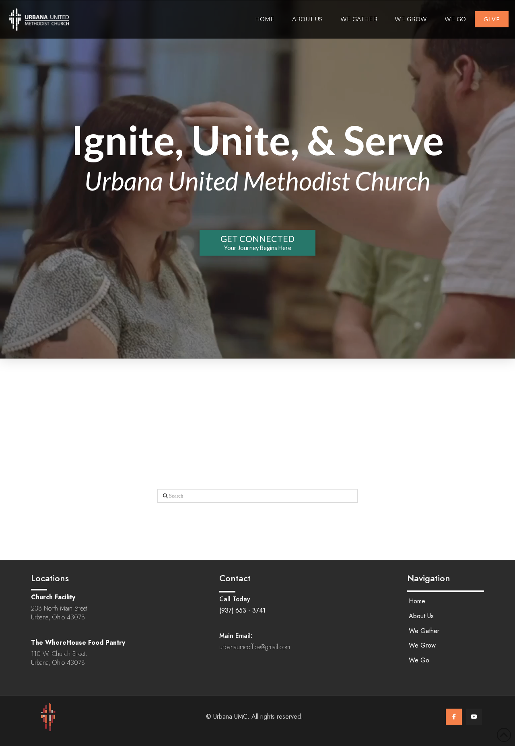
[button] (257, 243)
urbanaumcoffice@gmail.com (254, 647)
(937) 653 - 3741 (242, 610)
